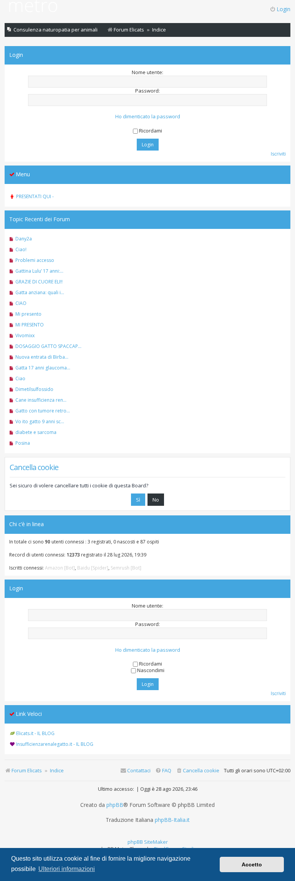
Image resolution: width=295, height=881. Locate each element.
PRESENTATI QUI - (35, 196)
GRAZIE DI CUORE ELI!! (39, 281)
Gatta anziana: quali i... (39, 292)
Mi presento (28, 314)
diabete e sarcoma (35, 432)
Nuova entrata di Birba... (41, 357)
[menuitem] (197, 770)
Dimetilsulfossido (34, 389)
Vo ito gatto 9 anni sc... (39, 421)
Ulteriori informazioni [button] (66, 869)
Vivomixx (25, 335)
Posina (22, 443)
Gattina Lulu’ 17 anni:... (39, 271)
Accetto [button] (252, 864)
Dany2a (23, 238)
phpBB (114, 805)
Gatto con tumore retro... (42, 410)
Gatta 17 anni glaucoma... (42, 367)
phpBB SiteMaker (148, 841)
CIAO (21, 303)
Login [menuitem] (283, 9)
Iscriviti (278, 154)
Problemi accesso (34, 260)
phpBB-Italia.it (172, 819)
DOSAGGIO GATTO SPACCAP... (48, 346)
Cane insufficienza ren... (40, 400)
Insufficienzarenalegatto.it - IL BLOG (54, 744)
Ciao (20, 378)
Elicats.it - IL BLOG (35, 733)
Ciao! (21, 249)
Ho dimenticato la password (147, 116)
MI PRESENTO (29, 324)
